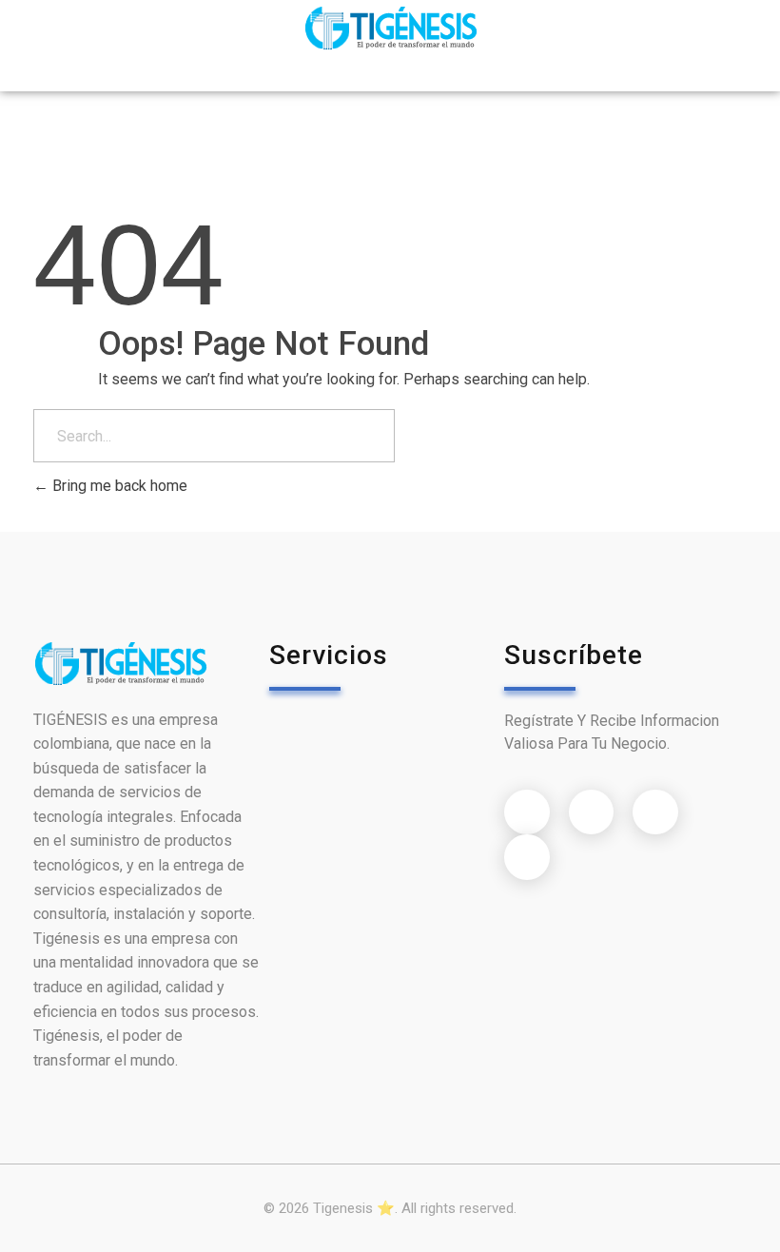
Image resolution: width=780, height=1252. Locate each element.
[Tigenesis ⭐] (390, 28)
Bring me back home (118, 486)
